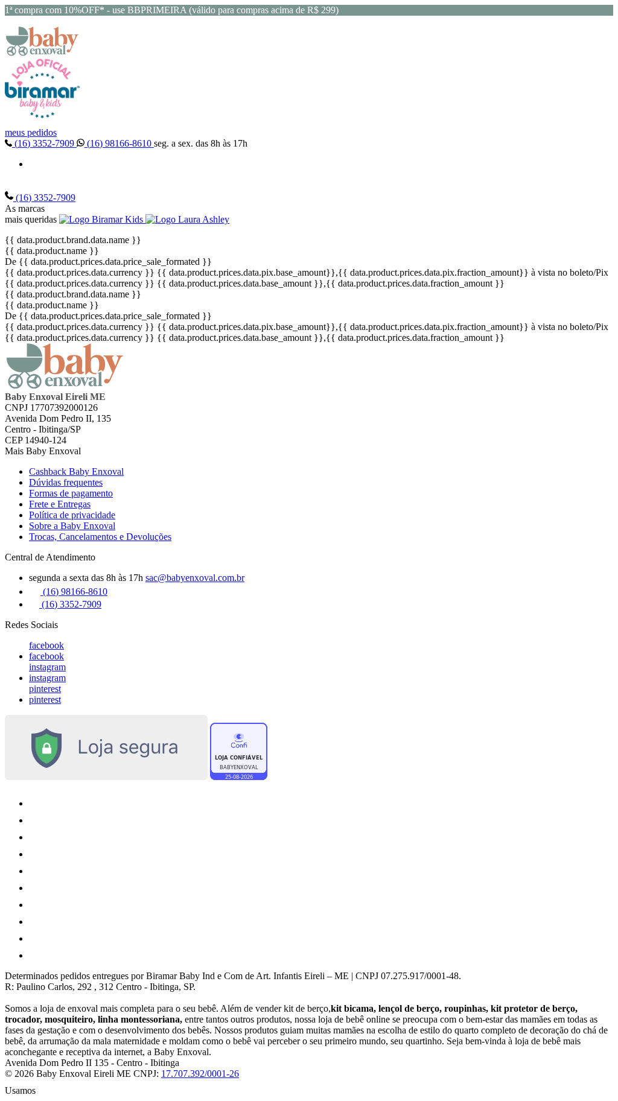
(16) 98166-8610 (119, 143)
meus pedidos (31, 132)
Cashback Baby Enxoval (76, 471)
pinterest (45, 689)
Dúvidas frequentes (66, 482)
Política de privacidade (72, 515)
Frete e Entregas (60, 504)
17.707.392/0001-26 (200, 1073)
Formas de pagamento (71, 493)
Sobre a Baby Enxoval (72, 526)
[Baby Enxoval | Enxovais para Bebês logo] (42, 53)
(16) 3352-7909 (44, 143)
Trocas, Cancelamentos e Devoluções (100, 536)
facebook (46, 645)
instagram (47, 667)
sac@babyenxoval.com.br (194, 578)
